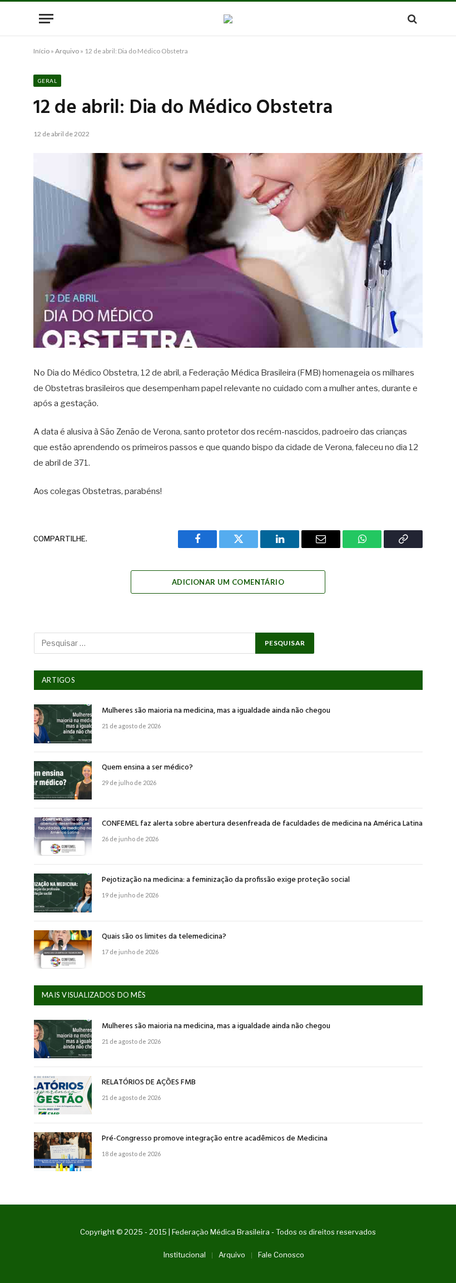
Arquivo (67, 51)
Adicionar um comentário (228, 582)
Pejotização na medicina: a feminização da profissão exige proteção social (226, 880)
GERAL (47, 80)
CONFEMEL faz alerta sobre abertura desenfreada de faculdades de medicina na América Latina (262, 824)
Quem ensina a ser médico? (147, 767)
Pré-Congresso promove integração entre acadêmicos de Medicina (215, 1138)
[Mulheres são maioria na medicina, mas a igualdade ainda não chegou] (63, 723)
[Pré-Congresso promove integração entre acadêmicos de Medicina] (63, 1151)
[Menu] (46, 18)
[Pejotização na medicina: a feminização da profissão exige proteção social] (63, 893)
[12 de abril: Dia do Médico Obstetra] (228, 250)
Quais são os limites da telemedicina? (164, 936)
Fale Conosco (281, 1254)
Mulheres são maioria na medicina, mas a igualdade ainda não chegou (216, 711)
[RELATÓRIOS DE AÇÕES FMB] (63, 1095)
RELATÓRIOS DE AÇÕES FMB (149, 1082)
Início (41, 51)
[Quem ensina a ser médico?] (63, 780)
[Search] (411, 18)
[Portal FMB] (228, 19)
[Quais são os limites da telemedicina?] (63, 949)
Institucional (184, 1254)
